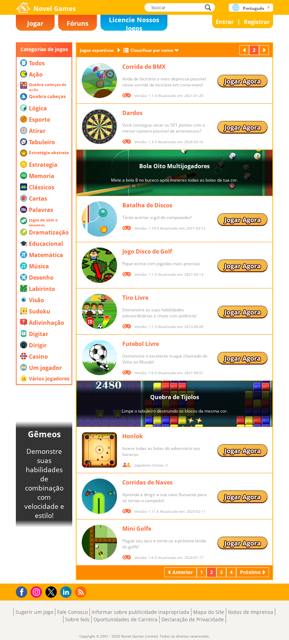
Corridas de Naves (147, 482)
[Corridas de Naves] (99, 496)
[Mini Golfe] (99, 542)
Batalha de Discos (147, 205)
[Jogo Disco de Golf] (99, 265)
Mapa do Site (208, 612)
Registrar (257, 22)
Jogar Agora (243, 81)
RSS (81, 592)
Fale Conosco (72, 612)
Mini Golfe (136, 528)
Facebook (23, 591)
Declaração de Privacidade (192, 619)
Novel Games (54, 8)
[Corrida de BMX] (99, 80)
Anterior (245, 50)
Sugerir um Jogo (34, 612)
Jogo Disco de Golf (147, 251)
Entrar (225, 22)
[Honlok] (99, 450)
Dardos (132, 113)
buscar (210, 7)
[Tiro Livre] (99, 311)
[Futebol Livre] (99, 357)
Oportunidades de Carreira (125, 619)
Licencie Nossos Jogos (134, 23)
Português (253, 8)
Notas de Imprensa (250, 612)
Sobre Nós (77, 619)
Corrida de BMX (144, 67)
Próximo (264, 50)
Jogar (35, 23)
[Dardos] (99, 126)
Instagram (37, 592)
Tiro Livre (135, 297)
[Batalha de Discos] (99, 219)
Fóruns (77, 23)
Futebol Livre (140, 344)
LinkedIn (67, 592)
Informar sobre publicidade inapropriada (140, 612)
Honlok (132, 436)
